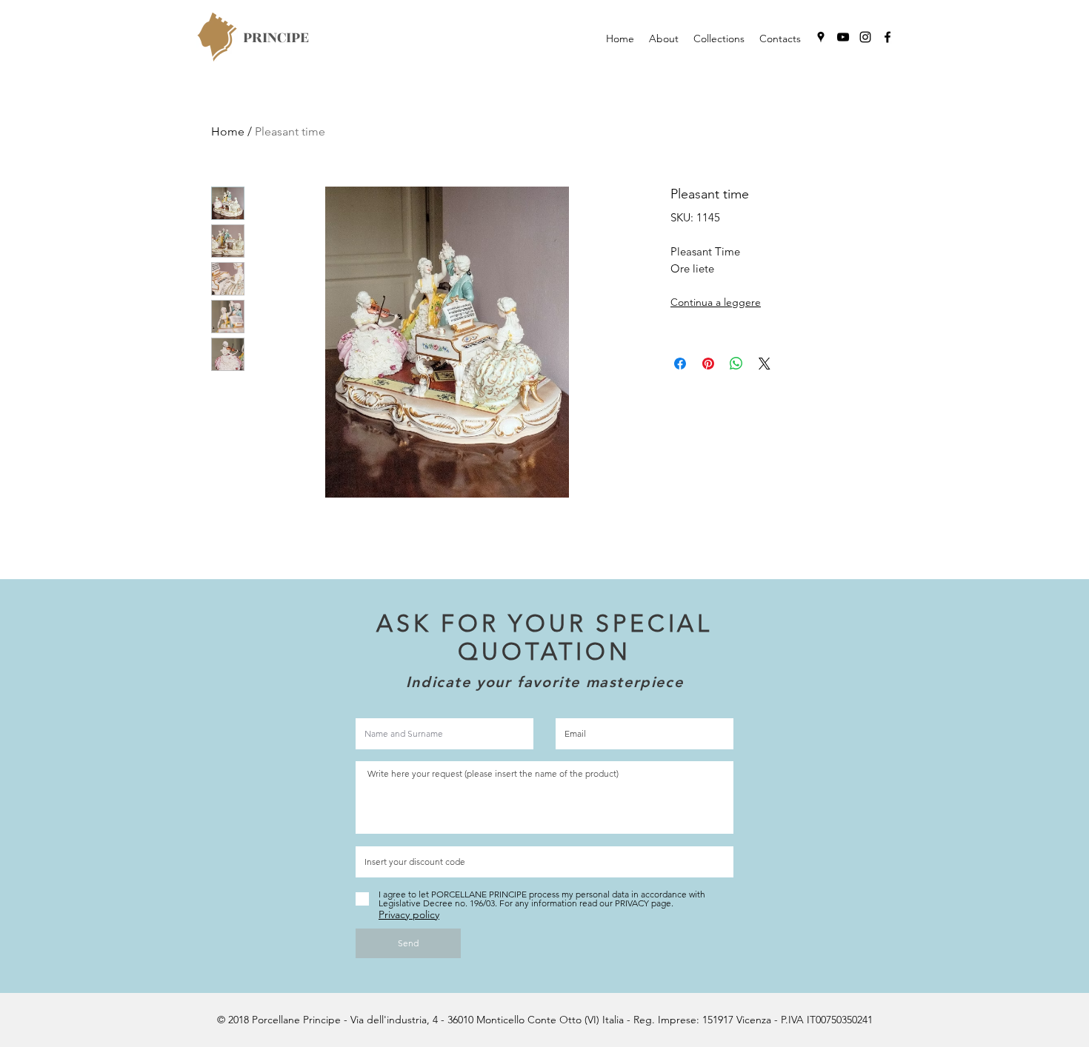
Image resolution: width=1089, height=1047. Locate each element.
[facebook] (887, 37)
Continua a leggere (715, 302)
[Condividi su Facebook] (680, 363)
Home (227, 131)
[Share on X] (764, 363)
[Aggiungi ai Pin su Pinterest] (708, 363)
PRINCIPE (276, 37)
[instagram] (865, 37)
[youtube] (843, 37)
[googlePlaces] (820, 37)
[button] (719, 38)
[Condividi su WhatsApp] (736, 363)
